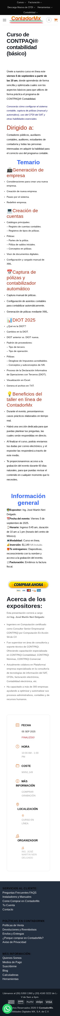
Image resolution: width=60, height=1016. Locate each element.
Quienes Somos (12, 958)
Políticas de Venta (13, 925)
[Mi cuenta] (49, 20)
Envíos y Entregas (13, 933)
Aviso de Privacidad (14, 942)
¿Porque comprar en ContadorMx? (23, 938)
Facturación (34, 2)
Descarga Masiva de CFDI (20, 7)
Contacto (7, 909)
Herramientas (44, 7)
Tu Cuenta (8, 905)
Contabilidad (29, 12)
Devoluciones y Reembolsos (19, 929)
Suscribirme (9, 966)
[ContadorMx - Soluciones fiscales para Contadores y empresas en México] (26, 20)
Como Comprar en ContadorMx (21, 901)
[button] (4, 20)
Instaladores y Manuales (16, 896)
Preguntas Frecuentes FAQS (19, 892)
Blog (5, 970)
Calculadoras (10, 974)
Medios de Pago (12, 962)
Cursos (20, 2)
